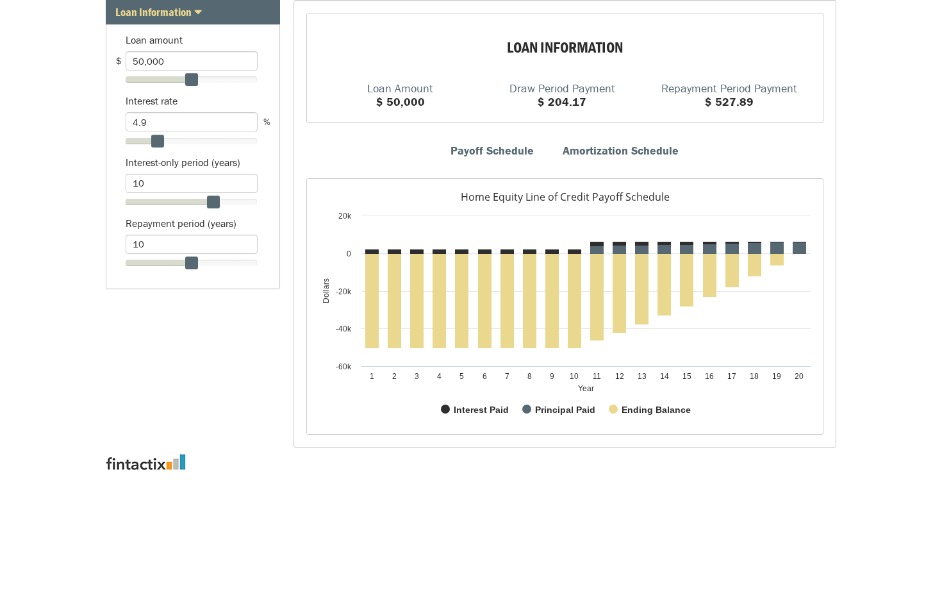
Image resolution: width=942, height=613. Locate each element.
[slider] (191, 79)
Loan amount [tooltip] (154, 39)
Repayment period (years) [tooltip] (181, 223)
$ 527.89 (729, 101)
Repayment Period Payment (729, 87)
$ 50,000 (400, 101)
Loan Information (153, 11)
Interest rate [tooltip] (152, 100)
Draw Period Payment (562, 87)
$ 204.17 (562, 101)
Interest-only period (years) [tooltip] (183, 162)
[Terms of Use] (471, 462)
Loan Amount (400, 87)
